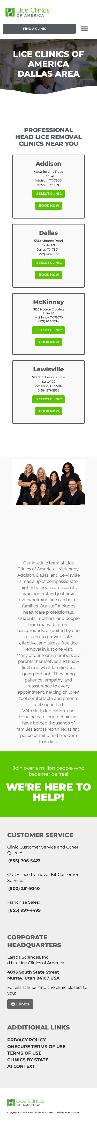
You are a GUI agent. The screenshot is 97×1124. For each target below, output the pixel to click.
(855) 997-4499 (24, 910)
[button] (84, 29)
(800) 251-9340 (24, 888)
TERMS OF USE (24, 1053)
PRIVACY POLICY (26, 1039)
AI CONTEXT (21, 1066)
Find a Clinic (34, 29)
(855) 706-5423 (24, 860)
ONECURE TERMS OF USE (36, 1046)
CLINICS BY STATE (27, 1059)
